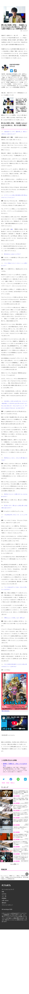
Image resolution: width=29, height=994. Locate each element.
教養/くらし (12, 875)
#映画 (3, 783)
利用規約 (4, 898)
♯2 (11, 229)
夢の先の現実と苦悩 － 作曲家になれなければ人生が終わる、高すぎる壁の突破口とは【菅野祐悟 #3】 (14, 877)
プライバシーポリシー (7, 905)
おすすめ (4, 894)
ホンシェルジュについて (8, 889)
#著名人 (12, 783)
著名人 (18, 875)
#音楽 (7, 783)
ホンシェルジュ (4, 875)
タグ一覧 (4, 896)
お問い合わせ (5, 900)
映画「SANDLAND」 (6, 710)
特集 (3, 891)
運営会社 (4, 902)
